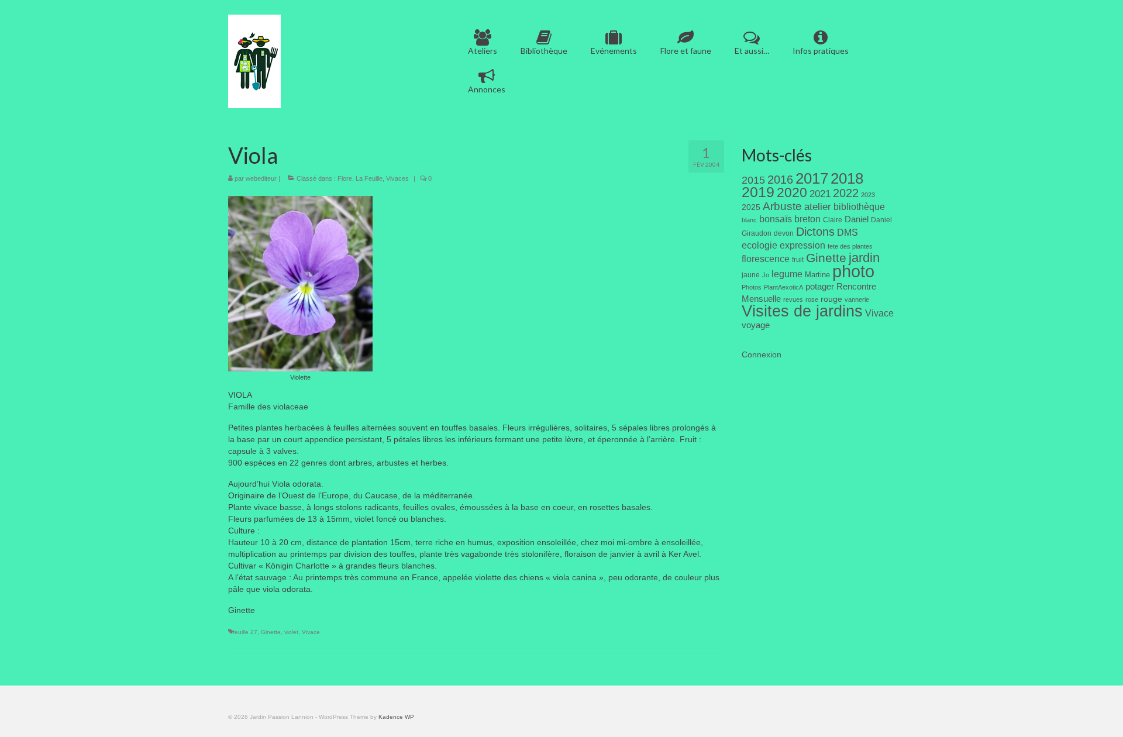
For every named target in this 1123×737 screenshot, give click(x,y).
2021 (820, 193)
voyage (756, 325)
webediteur (261, 178)
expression (802, 245)
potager (819, 286)
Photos (752, 287)
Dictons (815, 231)
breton (807, 218)
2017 (811, 178)
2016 (780, 179)
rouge (831, 299)
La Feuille (369, 178)
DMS (847, 232)
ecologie (759, 245)
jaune (751, 275)
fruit (798, 260)
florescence (766, 259)
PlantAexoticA (783, 287)
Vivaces (397, 178)
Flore (344, 178)
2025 (751, 207)
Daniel (857, 219)
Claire (832, 220)
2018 (847, 178)
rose (811, 299)
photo (853, 271)
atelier (817, 206)
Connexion (761, 354)
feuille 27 (245, 632)
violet (291, 632)
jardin (864, 257)
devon (784, 233)
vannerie (857, 299)
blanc (749, 219)
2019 (758, 192)
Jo (765, 274)
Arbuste (782, 206)
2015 (753, 180)
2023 (868, 194)
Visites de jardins (802, 311)
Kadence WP (396, 717)
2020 (792, 192)
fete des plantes (850, 246)
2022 (846, 193)
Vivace (311, 632)
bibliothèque (859, 207)
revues (793, 299)
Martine (817, 274)
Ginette (271, 632)
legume (786, 274)
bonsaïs (775, 218)
